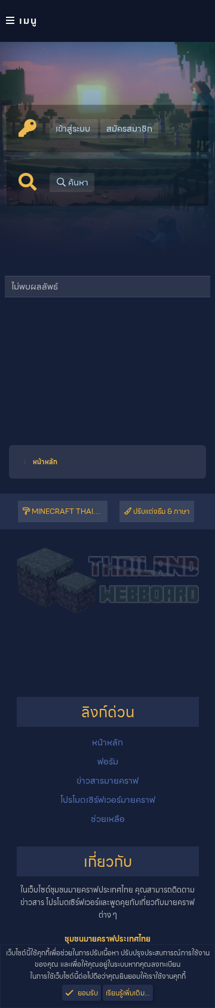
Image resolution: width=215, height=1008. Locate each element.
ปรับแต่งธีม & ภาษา (160, 511)
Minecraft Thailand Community (69, 511)
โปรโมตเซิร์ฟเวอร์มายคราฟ (107, 800)
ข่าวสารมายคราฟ (107, 780)
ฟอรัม (107, 761)
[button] (107, 21)
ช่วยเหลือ (108, 819)
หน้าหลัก (107, 742)
